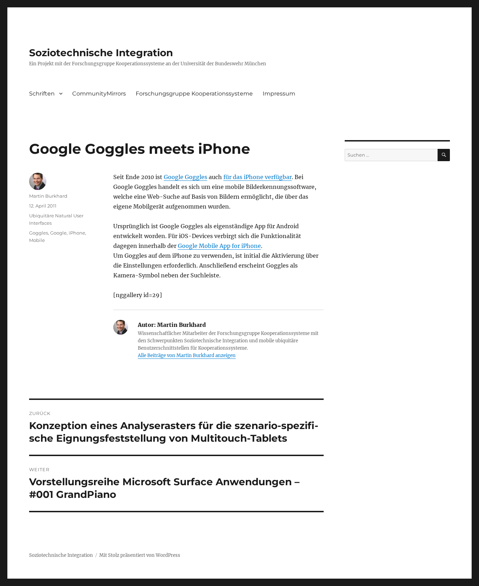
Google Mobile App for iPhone (219, 245)
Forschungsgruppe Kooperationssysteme (194, 93)
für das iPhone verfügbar (257, 176)
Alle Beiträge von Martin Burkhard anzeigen (187, 355)
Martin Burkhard (48, 196)
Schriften (42, 93)
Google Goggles (185, 176)
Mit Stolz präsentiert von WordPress (139, 555)
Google (58, 233)
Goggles (38, 233)
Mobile (37, 240)
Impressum (279, 93)
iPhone (77, 233)
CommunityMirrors (99, 93)
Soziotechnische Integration (101, 53)
